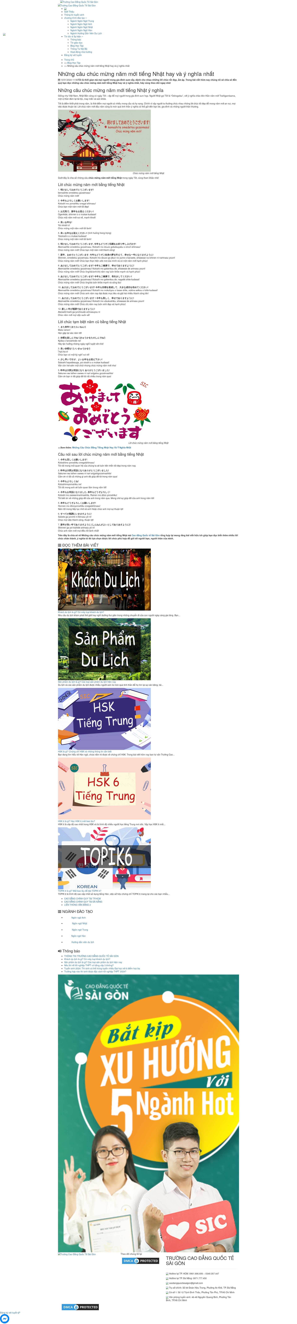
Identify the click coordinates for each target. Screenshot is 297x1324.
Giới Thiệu (69, 11)
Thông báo (75, 39)
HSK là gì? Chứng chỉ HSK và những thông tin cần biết (85, 751)
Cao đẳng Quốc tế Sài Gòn (146, 535)
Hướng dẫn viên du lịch (82, 942)
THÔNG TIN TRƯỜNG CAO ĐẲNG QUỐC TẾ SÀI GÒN (91, 956)
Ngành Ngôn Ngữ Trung (82, 20)
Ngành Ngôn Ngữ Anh (81, 24)
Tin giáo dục (76, 42)
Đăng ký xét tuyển (73, 55)
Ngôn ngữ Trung (80, 929)
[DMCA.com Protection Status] (140, 1260)
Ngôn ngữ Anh (78, 917)
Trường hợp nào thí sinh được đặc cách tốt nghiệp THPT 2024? (95, 971)
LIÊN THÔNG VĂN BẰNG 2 (77, 904)
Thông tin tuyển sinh (74, 14)
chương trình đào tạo (74, 17)
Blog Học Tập (77, 45)
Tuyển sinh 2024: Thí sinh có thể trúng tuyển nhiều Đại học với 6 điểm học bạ (102, 968)
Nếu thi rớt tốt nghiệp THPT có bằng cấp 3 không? (89, 965)
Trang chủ (69, 59)
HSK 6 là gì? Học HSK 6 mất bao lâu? (76, 821)
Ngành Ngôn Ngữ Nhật (81, 27)
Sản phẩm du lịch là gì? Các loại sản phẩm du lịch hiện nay (87, 681)
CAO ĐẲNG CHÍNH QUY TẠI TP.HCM (82, 898)
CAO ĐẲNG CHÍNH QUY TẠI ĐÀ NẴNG (83, 901)
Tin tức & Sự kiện (73, 36)
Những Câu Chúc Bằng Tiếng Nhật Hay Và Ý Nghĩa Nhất (101, 447)
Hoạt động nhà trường (81, 51)
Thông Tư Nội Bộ (78, 48)
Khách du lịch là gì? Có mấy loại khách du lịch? (81, 612)
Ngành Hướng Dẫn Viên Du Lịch (86, 33)
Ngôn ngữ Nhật (79, 923)
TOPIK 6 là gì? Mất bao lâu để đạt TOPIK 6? (79, 890)
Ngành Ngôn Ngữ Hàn (81, 30)
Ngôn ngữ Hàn (78, 935)
